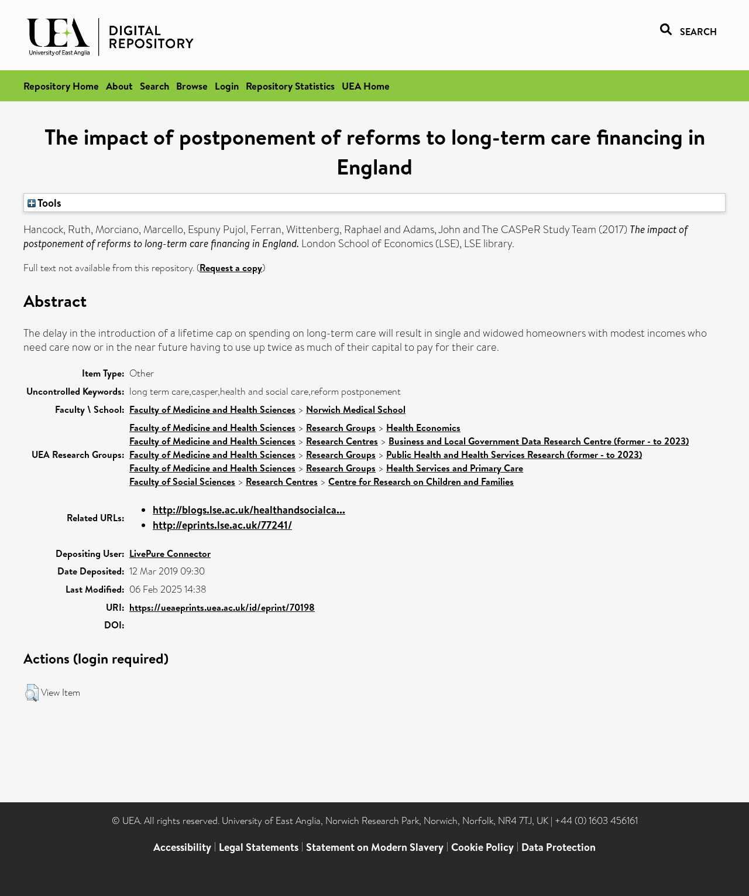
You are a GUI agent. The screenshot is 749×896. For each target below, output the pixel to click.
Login (227, 86)
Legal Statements (258, 847)
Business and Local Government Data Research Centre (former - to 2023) (539, 441)
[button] (32, 693)
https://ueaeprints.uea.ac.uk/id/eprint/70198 (222, 607)
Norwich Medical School (356, 409)
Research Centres (342, 441)
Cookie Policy (482, 847)
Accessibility (182, 847)
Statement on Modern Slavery (375, 847)
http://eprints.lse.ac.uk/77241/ (222, 525)
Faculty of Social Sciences (182, 481)
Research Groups (341, 427)
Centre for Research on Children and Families (421, 481)
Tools (48, 202)
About (119, 86)
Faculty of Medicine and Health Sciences (212, 409)
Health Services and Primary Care (454, 467)
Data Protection (558, 847)
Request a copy (231, 267)
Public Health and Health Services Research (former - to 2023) (514, 454)
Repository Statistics (290, 86)
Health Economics (423, 427)
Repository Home (61, 86)
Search (154, 86)
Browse (192, 86)
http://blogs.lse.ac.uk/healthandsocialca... (249, 509)
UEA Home (366, 86)
